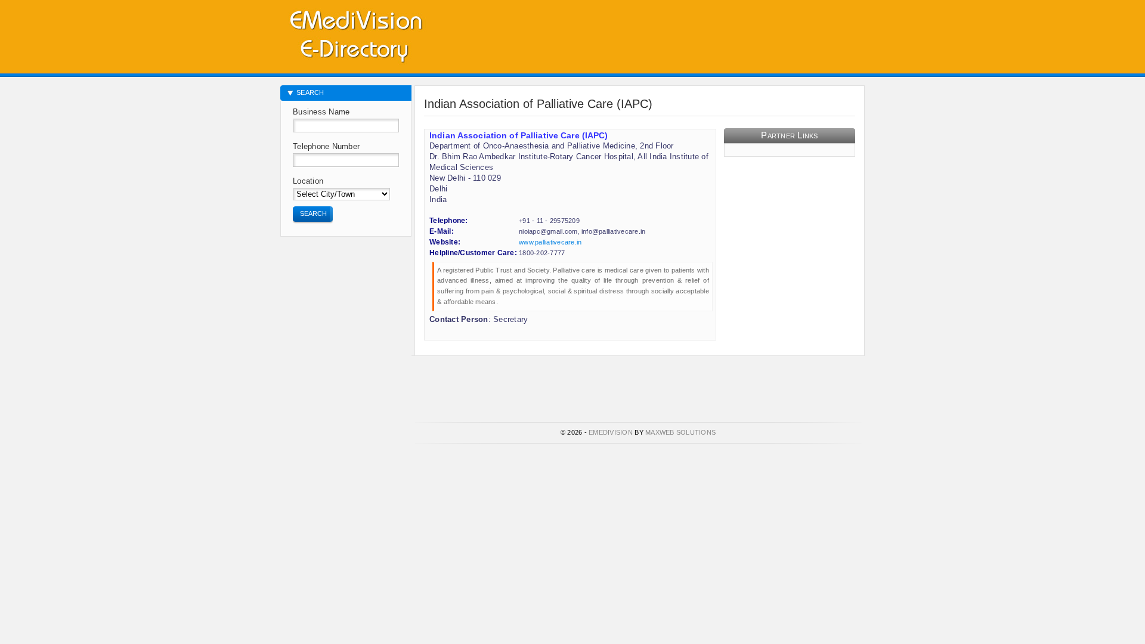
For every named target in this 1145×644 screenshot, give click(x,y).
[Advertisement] (725, 33)
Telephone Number (326, 146)
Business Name (321, 111)
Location (308, 181)
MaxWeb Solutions (680, 432)
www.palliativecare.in (550, 242)
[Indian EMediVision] (355, 34)
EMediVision (611, 432)
